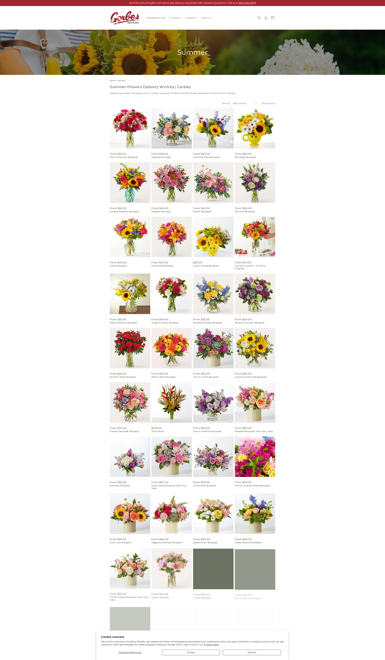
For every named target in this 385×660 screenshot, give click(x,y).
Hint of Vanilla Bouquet (248, 596)
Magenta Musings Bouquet (166, 542)
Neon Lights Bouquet (163, 377)
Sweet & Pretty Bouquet (165, 322)
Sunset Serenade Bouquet (124, 431)
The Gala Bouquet (245, 211)
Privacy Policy (211, 644)
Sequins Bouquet (161, 211)
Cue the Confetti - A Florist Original (250, 267)
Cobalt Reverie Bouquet (248, 542)
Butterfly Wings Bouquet (207, 322)
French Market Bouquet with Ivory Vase (129, 598)
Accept (191, 652)
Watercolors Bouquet (205, 542)
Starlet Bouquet (202, 211)
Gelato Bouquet (160, 596)
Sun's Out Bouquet (120, 542)
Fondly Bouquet (202, 596)
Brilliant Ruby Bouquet (123, 377)
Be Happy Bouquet (245, 157)
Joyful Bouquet (118, 265)
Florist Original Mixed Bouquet (252, 485)
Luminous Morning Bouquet (251, 377)
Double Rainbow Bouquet (124, 211)
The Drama (157, 431)
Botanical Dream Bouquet (250, 322)
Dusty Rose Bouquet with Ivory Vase (169, 487)
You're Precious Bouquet (124, 157)
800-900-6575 (247, 3)
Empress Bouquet (120, 485)
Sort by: (226, 103)
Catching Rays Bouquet (206, 157)
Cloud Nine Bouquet (204, 485)
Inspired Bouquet (161, 157)
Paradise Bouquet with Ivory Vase (254, 431)
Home (113, 80)
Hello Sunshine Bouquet (123, 322)
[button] (175, 18)
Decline (252, 652)
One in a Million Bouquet (207, 431)
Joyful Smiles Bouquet (206, 265)
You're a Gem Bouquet (206, 377)
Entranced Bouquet (162, 265)
